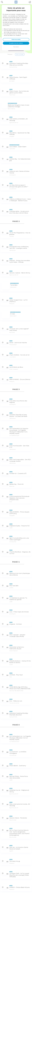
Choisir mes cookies (16, 39)
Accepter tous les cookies (16, 43)
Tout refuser (16, 46)
